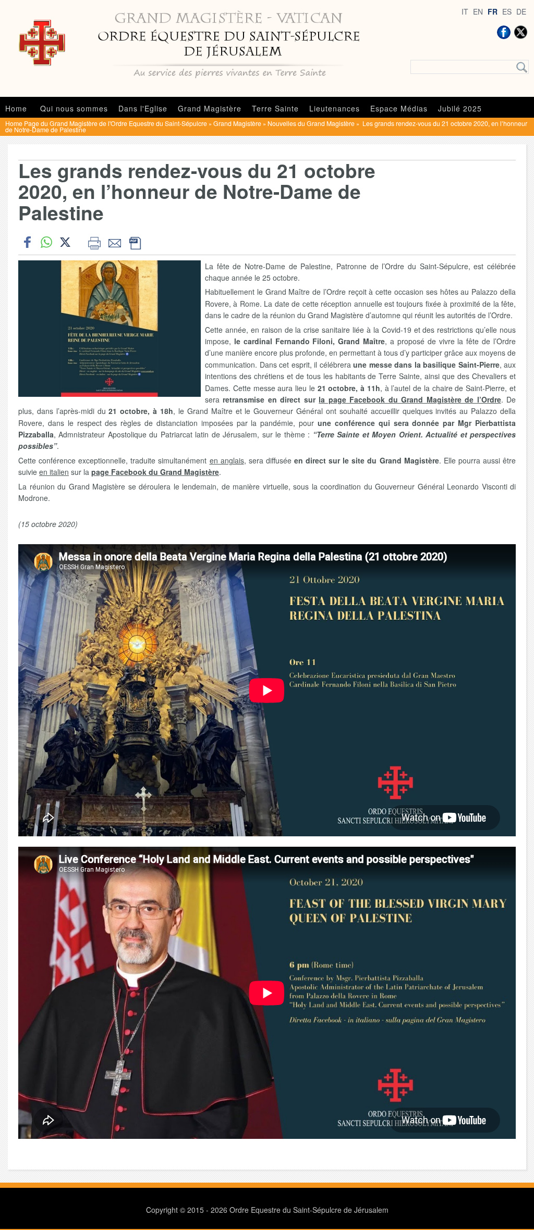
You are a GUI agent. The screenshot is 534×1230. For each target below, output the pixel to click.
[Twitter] (520, 32)
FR (492, 11)
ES (507, 11)
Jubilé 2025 (460, 108)
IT (465, 11)
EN (478, 11)
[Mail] (114, 242)
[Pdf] (135, 242)
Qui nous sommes (74, 108)
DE (521, 11)
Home (16, 108)
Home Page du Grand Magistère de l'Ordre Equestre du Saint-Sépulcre (106, 123)
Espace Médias (399, 108)
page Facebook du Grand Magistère (155, 472)
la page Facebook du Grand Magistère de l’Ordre (410, 399)
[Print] (94, 242)
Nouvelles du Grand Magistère (311, 123)
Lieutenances (334, 108)
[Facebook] (504, 32)
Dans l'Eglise (142, 108)
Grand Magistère (209, 108)
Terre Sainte (275, 108)
